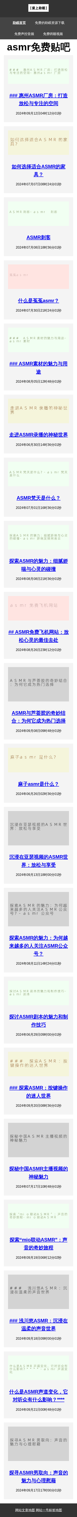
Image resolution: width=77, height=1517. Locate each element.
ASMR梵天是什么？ (39, 498)
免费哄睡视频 (53, 34)
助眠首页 (19, 23)
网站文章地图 (25, 1510)
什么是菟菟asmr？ (38, 300)
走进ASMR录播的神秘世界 (38, 434)
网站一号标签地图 (49, 1510)
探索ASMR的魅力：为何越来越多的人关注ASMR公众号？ (38, 945)
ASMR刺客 (38, 237)
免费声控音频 (24, 34)
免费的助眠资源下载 (49, 23)
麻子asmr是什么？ (38, 784)
